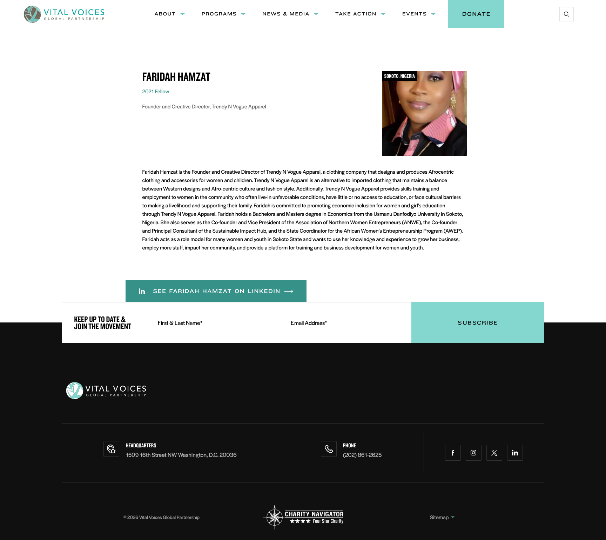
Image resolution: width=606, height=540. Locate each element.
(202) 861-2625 (362, 455)
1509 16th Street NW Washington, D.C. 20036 (181, 455)
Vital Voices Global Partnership (169, 517)
